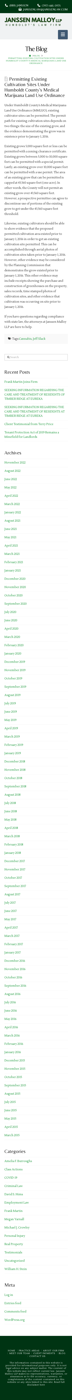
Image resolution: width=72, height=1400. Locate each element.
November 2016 (15, 969)
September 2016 (15, 986)
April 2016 (11, 1027)
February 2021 (13, 562)
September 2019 (15, 687)
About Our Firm (53, 1350)
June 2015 (10, 1110)
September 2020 (15, 604)
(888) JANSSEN (18, 5)
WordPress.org (14, 1320)
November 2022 (15, 462)
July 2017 (10, 903)
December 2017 (14, 861)
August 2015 (12, 1094)
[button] (63, 34)
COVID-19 (10, 1178)
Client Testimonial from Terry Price (28, 424)
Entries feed (12, 1303)
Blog (62, 1353)
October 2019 (13, 678)
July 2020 (10, 612)
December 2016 (14, 961)
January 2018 (12, 853)
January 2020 (12, 653)
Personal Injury (14, 1236)
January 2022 (12, 512)
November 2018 (15, 770)
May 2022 (10, 487)
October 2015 (13, 1077)
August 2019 (12, 695)
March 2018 (12, 836)
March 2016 (12, 1035)
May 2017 (10, 919)
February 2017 (13, 944)
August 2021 (12, 521)
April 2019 (11, 728)
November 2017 (14, 869)
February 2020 (14, 645)
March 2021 (12, 554)
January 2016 (12, 1052)
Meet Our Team (19, 1353)
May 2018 (10, 820)
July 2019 (10, 703)
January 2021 (12, 570)
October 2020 (13, 595)
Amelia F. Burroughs (18, 1161)
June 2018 (10, 811)
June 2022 (10, 479)
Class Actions (13, 1169)
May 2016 (10, 1019)
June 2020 (10, 620)
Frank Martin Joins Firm (21, 382)
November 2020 (15, 587)
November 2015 (14, 1069)
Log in (8, 1295)
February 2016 (13, 1044)
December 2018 (14, 761)
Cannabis (25, 339)
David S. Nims (13, 1194)
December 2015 (14, 1060)
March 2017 (12, 936)
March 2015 (12, 1135)
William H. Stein (15, 1269)
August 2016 (12, 994)
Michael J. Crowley (17, 1227)
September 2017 (15, 886)
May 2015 (10, 1119)
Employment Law (16, 1203)
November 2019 (15, 670)
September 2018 (15, 786)
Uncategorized (14, 1261)
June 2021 (10, 529)
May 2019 (10, 720)
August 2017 (12, 894)
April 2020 (11, 629)
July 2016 (10, 1002)
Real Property (13, 1244)
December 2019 (14, 662)
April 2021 (11, 546)
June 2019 (10, 712)
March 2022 (12, 504)
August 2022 (12, 471)
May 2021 (10, 537)
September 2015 (15, 1085)
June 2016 (10, 1011)
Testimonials (13, 1252)
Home (11, 1350)
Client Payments (44, 1353)
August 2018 (12, 795)
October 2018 (13, 778)
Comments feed (15, 1311)
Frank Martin (13, 1211)
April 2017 (11, 928)
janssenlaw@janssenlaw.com (45, 9)
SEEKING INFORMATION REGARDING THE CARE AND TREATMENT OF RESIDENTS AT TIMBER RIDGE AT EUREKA (34, 411)
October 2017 (13, 878)
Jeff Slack (39, 339)
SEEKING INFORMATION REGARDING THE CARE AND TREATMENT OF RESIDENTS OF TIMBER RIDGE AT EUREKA (34, 394)
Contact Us (37, 1356)
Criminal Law (13, 1186)
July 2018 (10, 803)
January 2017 (12, 952)
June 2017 (10, 911)
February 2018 (13, 844)
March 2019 (12, 737)
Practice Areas (29, 1350)
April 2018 (11, 828)
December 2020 (15, 579)
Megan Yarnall (14, 1219)
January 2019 (12, 753)
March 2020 (12, 637)
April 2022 (11, 496)
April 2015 (11, 1127)
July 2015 (10, 1102)
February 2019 (13, 745)
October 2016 (13, 977)
